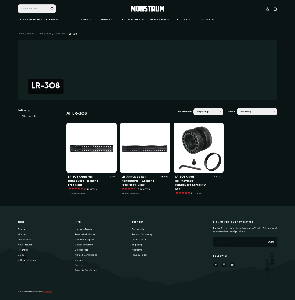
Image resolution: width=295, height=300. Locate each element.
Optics (86, 19)
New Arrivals (160, 19)
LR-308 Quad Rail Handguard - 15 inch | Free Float (83, 180)
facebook (215, 264)
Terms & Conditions (86, 270)
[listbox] (208, 111)
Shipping (137, 244)
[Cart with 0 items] (275, 9)
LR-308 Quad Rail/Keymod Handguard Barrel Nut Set (191, 183)
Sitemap (79, 265)
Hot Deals (184, 19)
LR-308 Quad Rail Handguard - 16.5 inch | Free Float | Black (138, 180)
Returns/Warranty (142, 234)
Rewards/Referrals (86, 234)
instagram (224, 264)
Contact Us (138, 229)
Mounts (106, 19)
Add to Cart (199, 153)
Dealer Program (84, 244)
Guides (205, 19)
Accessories (131, 19)
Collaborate (81, 250)
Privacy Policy (139, 255)
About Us (137, 250)
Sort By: (231, 111)
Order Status (139, 239)
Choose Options (91, 153)
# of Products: (185, 111)
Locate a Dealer (84, 229)
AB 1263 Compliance (86, 255)
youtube (232, 264)
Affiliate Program (84, 239)
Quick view (91, 142)
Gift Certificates (27, 260)
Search (52, 9)
